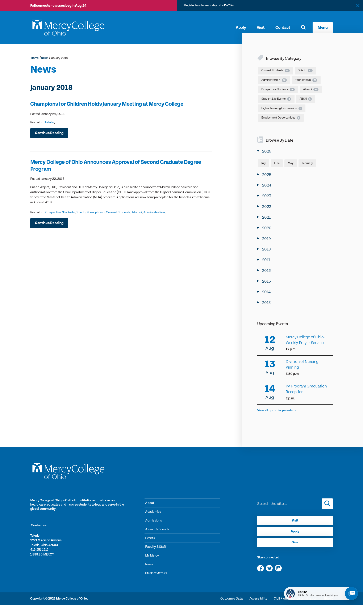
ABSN (305, 98)
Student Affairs (156, 573)
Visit (261, 27)
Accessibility (258, 598)
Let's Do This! (225, 5)
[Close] (358, 5)
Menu (323, 27)
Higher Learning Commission (281, 108)
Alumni (137, 212)
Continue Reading (49, 133)
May (290, 163)
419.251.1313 (39, 550)
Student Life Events (275, 98)
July (263, 163)
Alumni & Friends (157, 529)
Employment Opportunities (280, 117)
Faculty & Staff (155, 547)
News (44, 58)
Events (150, 538)
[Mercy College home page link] (68, 28)
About (149, 503)
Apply (241, 27)
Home (35, 58)
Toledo (49, 122)
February (307, 163)
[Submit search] (327, 503)
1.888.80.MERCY (42, 555)
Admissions (153, 521)
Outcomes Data (231, 598)
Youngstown (96, 212)
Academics (153, 512)
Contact (282, 27)
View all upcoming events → (277, 410)
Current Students (118, 212)
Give (295, 542)
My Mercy (152, 556)
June (277, 163)
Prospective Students (60, 212)
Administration (154, 212)
